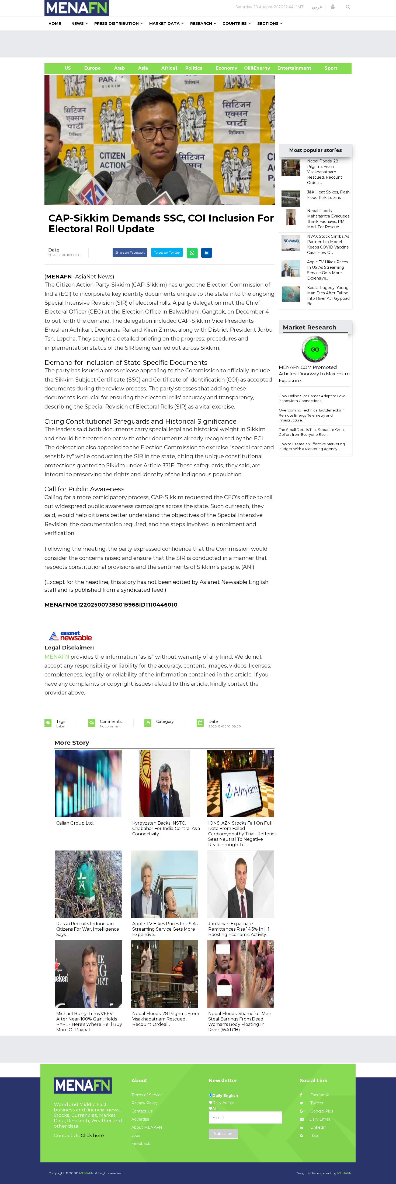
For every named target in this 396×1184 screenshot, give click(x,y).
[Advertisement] (200, 44)
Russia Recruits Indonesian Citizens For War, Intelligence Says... (87, 929)
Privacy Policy (144, 1103)
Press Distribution (116, 23)
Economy (226, 68)
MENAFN (59, 276)
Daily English (225, 1095)
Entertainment (286, 68)
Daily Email (319, 1119)
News (77, 23)
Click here (92, 1135)
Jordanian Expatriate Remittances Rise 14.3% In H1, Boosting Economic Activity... (239, 929)
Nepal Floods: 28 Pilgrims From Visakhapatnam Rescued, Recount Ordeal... (324, 172)
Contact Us (141, 1111)
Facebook (319, 1095)
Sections (268, 23)
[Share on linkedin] (206, 253)
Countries (235, 23)
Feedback (140, 1143)
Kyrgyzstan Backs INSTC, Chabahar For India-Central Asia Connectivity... (166, 828)
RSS (313, 1135)
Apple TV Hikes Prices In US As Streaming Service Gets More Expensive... (164, 929)
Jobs (135, 1135)
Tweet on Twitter (167, 252)
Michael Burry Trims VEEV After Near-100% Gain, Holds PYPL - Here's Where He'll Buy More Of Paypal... (89, 1021)
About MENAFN (146, 1127)
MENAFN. (86, 1173)
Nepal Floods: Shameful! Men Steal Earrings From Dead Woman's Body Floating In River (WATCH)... (239, 1021)
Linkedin (317, 1127)
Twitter (316, 1103)
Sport (327, 68)
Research (201, 23)
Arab (119, 68)
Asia (143, 68)
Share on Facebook (130, 252)
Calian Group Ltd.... (76, 823)
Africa (167, 68)
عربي (317, 7)
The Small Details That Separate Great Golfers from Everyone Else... (312, 432)
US (61, 68)
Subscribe (223, 1133)
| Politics (192, 68)
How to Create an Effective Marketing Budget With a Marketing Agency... (312, 446)
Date (54, 250)
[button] (333, 7)
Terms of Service (147, 1095)
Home (54, 23)
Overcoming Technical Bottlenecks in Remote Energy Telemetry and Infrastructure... (312, 415)
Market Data (164, 23)
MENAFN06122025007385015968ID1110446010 (111, 604)
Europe (92, 68)
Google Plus (321, 1111)
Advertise (140, 1119)
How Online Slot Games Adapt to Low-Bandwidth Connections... (312, 398)
